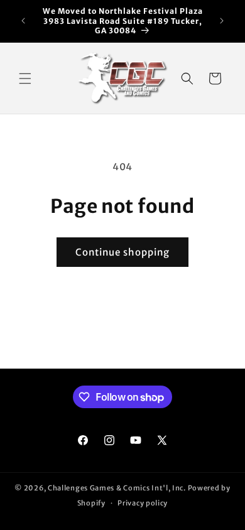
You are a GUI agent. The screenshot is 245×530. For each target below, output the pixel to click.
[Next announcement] (222, 21)
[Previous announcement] (23, 21)
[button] (25, 78)
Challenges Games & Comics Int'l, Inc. (117, 488)
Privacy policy (142, 503)
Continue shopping (122, 252)
